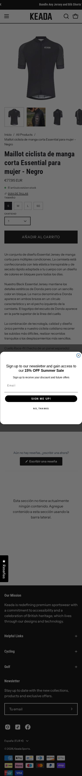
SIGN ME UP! (41, 398)
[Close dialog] (78, 355)
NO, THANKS (41, 409)
